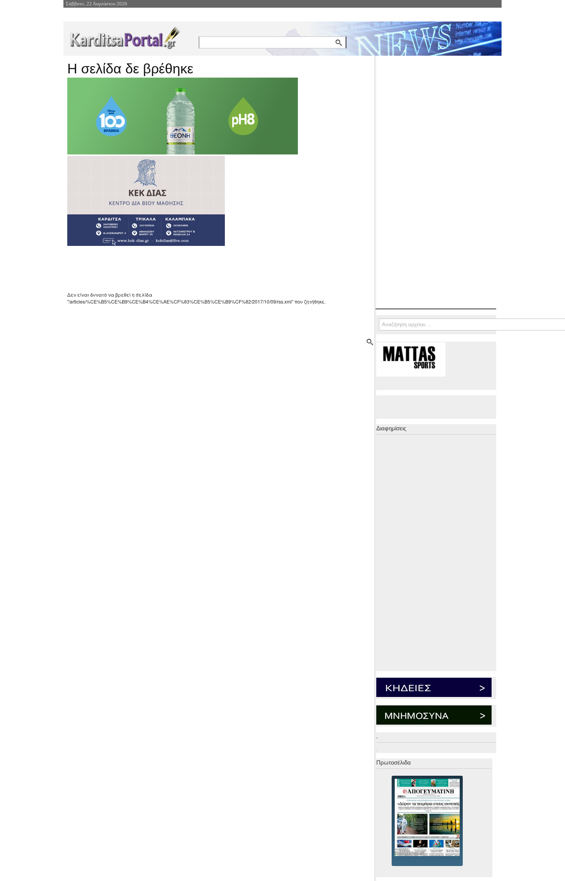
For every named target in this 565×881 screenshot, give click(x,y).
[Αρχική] (124, 36)
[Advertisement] (203, 268)
